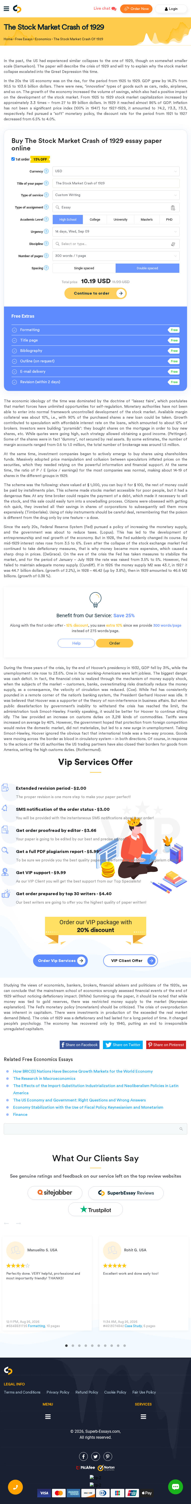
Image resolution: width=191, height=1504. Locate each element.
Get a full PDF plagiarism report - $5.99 (57, 851)
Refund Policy (86, 1392)
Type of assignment (29, 207)
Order (114, 643)
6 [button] (98, 1345)
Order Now (140, 9)
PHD (169, 219)
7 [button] (105, 1345)
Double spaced (147, 268)
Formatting (36, 1326)
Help (76, 643)
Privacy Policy (58, 1392)
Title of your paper (30, 183)
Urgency (37, 231)
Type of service (32, 195)
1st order (31, 159)
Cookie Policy (115, 1392)
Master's (147, 219)
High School (67, 219)
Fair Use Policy (144, 1392)
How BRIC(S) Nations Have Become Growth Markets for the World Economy (83, 1071)
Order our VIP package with (95, 926)
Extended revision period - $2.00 (51, 788)
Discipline (36, 243)
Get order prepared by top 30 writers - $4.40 (64, 893)
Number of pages (30, 256)
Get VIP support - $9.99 (41, 872)
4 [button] (86, 1345)
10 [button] (124, 1345)
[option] (47, 1283)
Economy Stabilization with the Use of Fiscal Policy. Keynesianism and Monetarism (88, 1107)
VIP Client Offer (127, 961)
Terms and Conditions (22, 1392)
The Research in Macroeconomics (44, 1079)
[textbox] (116, 244)
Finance (20, 1115)
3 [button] (79, 1345)
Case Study (133, 1326)
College (95, 219)
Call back (15, 1487)
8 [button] (111, 1345)
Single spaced (84, 268)
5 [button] (92, 1345)
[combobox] (116, 207)
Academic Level (31, 219)
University (120, 219)
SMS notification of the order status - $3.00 (63, 809)
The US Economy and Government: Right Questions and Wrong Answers (79, 1100)
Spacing (37, 268)
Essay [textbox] (66, 207)
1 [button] (66, 1345)
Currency (36, 171)
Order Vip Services (57, 961)
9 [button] (118, 1345)
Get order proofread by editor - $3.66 (56, 830)
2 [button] (73, 1345)
